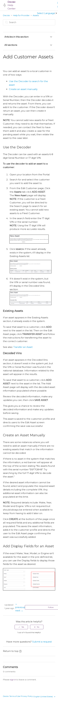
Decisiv (6, 15)
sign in (13, 679)
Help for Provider (21, 15)
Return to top (10, 651)
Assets (36, 15)
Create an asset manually (23, 89)
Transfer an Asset (23, 347)
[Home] (4, 5)
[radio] (21, 627)
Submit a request (42, 641)
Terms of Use (14, 696)
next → (19, 610)
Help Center (11, 5)
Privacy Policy (27, 696)
